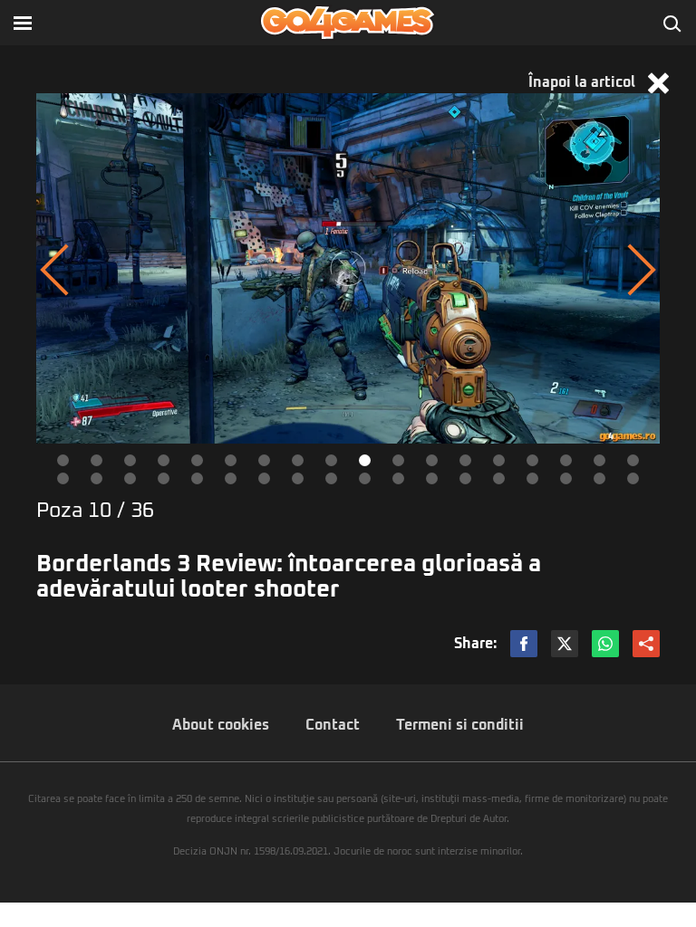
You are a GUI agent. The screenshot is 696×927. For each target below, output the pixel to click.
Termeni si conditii (460, 725)
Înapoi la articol (583, 82)
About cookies (220, 725)
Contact (332, 725)
